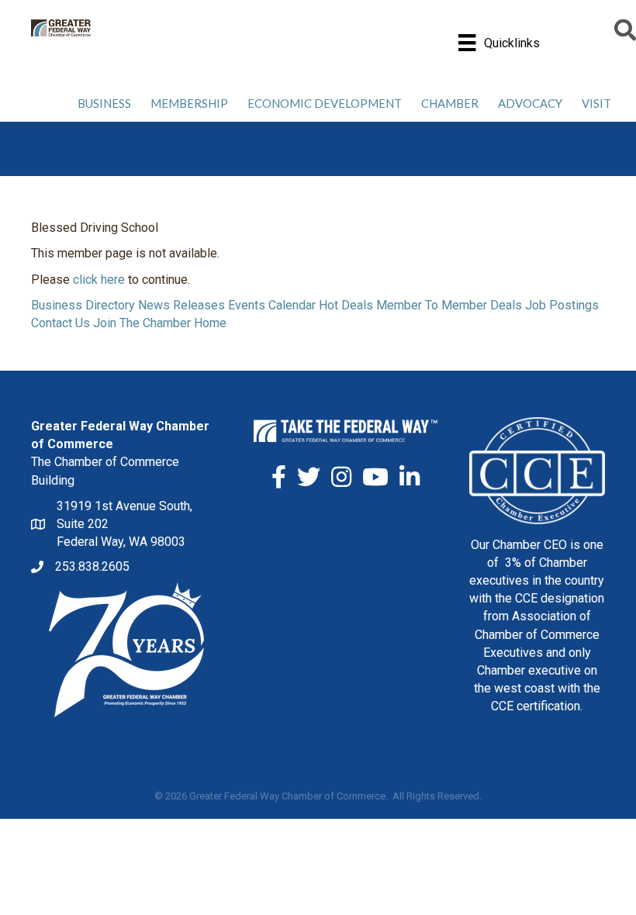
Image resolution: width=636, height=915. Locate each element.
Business (104, 103)
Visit (596, 103)
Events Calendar (272, 305)
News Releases (181, 305)
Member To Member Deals (449, 305)
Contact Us (60, 323)
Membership (189, 103)
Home (210, 323)
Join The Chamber (142, 323)
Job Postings (562, 305)
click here (99, 279)
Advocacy (530, 103)
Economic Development (324, 103)
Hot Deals (346, 305)
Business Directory (83, 305)
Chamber (450, 103)
